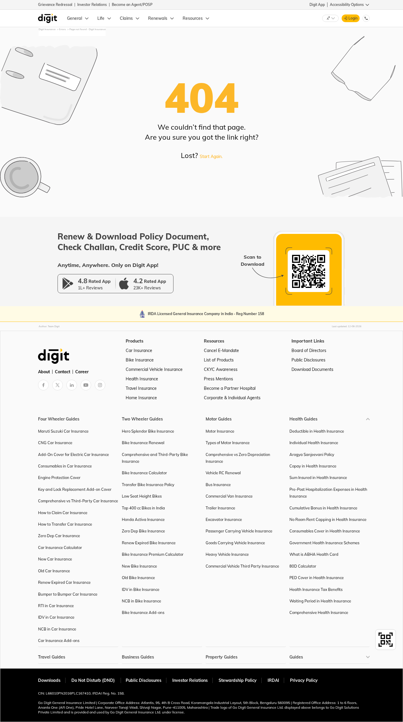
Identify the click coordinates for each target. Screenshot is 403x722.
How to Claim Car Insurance (62, 512)
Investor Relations (92, 4)
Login (353, 18)
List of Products (219, 360)
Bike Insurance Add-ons (143, 612)
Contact (62, 372)
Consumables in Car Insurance (65, 466)
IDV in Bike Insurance (140, 589)
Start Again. (211, 156)
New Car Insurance (55, 559)
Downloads (49, 680)
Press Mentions (218, 379)
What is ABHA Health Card (313, 554)
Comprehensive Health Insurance (318, 612)
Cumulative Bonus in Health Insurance (323, 508)
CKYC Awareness (220, 369)
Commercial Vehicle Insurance (154, 369)
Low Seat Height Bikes (142, 496)
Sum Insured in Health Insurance (318, 477)
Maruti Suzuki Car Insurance (63, 431)
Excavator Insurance (224, 519)
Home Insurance (141, 397)
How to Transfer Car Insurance (65, 524)
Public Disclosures (308, 360)
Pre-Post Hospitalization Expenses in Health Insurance (328, 492)
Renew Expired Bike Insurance (149, 542)
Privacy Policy (304, 680)
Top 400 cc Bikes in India (143, 508)
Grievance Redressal (55, 4)
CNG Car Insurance (55, 442)
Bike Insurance (140, 360)
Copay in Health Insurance (312, 466)
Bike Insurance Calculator (144, 472)
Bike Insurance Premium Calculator (153, 554)
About (44, 372)
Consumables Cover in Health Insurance (324, 531)
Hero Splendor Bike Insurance (148, 431)
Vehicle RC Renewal (223, 472)
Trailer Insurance (220, 508)
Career (82, 372)
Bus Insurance (218, 484)
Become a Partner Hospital (229, 388)
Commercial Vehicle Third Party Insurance (242, 566)
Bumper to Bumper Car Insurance (67, 594)
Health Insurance (142, 379)
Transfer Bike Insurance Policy (148, 484)
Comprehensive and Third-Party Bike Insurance (155, 458)
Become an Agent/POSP (132, 4)
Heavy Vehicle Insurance (227, 554)
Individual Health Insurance (313, 442)
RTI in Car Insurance (56, 605)
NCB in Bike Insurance (141, 601)
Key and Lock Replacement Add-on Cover (75, 489)
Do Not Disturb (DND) (93, 680)
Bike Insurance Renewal (143, 442)
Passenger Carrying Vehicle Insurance (239, 531)
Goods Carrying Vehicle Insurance (235, 542)
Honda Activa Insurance (143, 519)
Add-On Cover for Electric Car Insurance (73, 454)
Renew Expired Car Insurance (64, 582)
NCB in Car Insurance (57, 629)
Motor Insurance (220, 431)
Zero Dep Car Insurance (59, 535)
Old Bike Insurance (138, 577)
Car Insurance (139, 350)
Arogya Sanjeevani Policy (311, 454)
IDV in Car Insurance (56, 617)
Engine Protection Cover (59, 477)
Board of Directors (308, 350)
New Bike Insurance (139, 566)
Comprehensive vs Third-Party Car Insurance (78, 500)
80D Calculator (302, 566)
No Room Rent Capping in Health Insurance (327, 519)
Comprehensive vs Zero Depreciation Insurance (238, 458)
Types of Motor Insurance (228, 442)
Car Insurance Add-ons (58, 640)
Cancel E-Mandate (221, 350)
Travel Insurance (141, 388)
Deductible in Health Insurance (316, 431)
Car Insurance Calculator (60, 547)
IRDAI (273, 680)
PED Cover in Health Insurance (316, 577)
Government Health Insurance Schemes (324, 542)
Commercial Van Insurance (229, 496)
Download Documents (312, 369)
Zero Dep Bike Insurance (143, 531)
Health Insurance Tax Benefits (316, 589)
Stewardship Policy (238, 680)
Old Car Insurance (54, 570)
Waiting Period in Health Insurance (320, 601)
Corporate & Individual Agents (232, 397)
